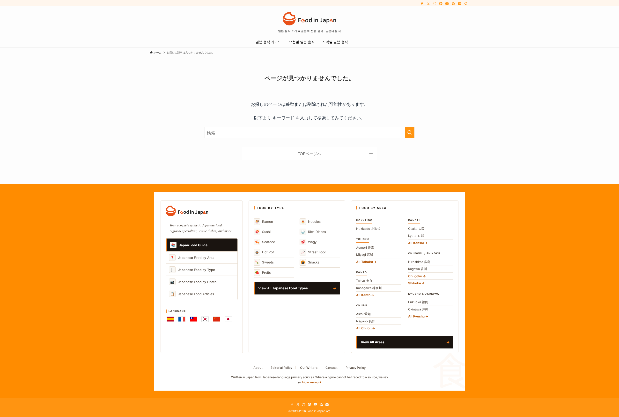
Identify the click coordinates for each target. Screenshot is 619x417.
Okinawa (418, 309)
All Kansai (416, 243)
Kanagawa (369, 288)
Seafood (265, 242)
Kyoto (416, 236)
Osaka (416, 229)
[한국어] (205, 319)
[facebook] (422, 3)
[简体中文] (216, 319)
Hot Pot (264, 252)
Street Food (313, 252)
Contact (331, 368)
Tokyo (364, 281)
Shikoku (414, 283)
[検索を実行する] (409, 132)
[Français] (181, 319)
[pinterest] (441, 3)
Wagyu (309, 242)
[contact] (460, 3)
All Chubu (363, 328)
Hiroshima (419, 262)
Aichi (363, 314)
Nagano (365, 321)
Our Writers (308, 368)
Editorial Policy (281, 368)
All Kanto (363, 295)
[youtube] (447, 3)
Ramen (264, 221)
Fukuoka (418, 302)
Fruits (263, 272)
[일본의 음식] (309, 18)
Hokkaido (368, 229)
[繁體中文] (193, 319)
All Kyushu (416, 316)
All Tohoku (364, 262)
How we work (312, 382)
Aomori (365, 247)
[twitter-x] (428, 3)
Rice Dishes (313, 232)
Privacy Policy (356, 368)
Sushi (263, 232)
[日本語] (228, 319)
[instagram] (434, 3)
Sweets (264, 262)
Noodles (311, 221)
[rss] (453, 3)
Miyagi (364, 254)
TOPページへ (309, 153)
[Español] (170, 319)
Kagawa (417, 269)
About (258, 368)
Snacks (310, 262)
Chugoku (415, 276)
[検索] (466, 3)
